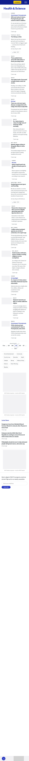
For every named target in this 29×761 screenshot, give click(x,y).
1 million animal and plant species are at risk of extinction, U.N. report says (18, 231)
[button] (3, 758)
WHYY (6, 2)
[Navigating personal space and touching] (6, 185)
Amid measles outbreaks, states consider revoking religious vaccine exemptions (19, 255)
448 (12, 345)
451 (23, 345)
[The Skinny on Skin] (6, 38)
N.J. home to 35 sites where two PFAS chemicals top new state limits (19, 281)
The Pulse (13, 35)
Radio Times (14, 182)
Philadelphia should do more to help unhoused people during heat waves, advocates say (14, 443)
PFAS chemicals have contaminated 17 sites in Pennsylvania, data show (18, 326)
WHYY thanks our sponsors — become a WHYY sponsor (14, 393)
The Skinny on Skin (16, 37)
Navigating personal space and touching (18, 185)
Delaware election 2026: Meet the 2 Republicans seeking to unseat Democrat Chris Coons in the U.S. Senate (13, 434)
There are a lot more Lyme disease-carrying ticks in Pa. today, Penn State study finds (19, 104)
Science (13, 13)
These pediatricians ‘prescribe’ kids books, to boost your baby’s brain (18, 59)
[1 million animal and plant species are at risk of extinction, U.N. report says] (6, 230)
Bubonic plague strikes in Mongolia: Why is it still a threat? (18, 146)
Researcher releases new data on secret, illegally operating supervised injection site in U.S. (19, 210)
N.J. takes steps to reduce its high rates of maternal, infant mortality (19, 123)
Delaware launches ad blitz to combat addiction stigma (20, 301)
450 (20, 345)
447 (9, 345)
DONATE (17, 2)
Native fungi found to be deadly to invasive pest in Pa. (19, 166)
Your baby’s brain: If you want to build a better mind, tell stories (19, 81)
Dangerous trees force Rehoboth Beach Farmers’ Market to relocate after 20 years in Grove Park (14, 425)
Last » (15, 348)
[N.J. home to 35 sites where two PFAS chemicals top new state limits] (6, 279)
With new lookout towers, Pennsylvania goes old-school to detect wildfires (18, 18)
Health (18, 35)
